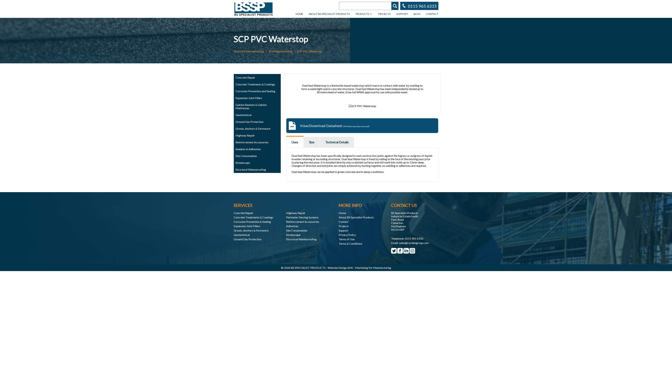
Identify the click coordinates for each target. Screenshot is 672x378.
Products (362, 13)
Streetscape (293, 234)
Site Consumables (246, 156)
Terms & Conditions (350, 243)
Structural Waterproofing (249, 51)
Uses (295, 142)
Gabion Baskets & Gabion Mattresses (251, 106)
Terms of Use (347, 239)
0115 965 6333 (414, 238)
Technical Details (337, 142)
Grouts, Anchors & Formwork (251, 230)
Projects (384, 13)
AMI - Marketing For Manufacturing (369, 267)
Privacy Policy (347, 234)
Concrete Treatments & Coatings (253, 217)
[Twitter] (394, 252)
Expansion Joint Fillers (249, 98)
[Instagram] (412, 252)
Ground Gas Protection (247, 239)
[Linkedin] (406, 252)
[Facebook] (400, 252)
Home (299, 13)
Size (311, 142)
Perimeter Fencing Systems (302, 217)
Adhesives (292, 226)
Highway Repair (245, 135)
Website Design (337, 267)
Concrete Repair (243, 213)
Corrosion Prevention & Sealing (252, 221)
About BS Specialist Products (329, 13)
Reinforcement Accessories (302, 221)
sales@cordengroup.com (414, 242)
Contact (432, 13)
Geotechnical (243, 115)
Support (402, 13)
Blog (417, 13)
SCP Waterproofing (280, 51)
